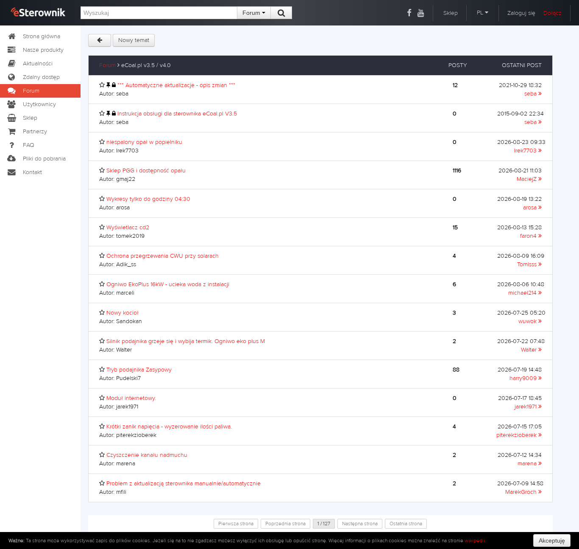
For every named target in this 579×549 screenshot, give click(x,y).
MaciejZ (527, 179)
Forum (252, 12)
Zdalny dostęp (41, 77)
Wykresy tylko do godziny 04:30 (148, 199)
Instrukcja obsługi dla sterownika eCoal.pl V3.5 (177, 114)
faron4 (529, 236)
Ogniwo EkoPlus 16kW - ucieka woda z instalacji (167, 284)
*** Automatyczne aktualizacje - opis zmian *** (176, 85)
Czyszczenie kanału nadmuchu (146, 455)
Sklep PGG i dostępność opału (146, 171)
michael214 (523, 293)
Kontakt (32, 172)
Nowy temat (133, 40)
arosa (530, 207)
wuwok (528, 321)
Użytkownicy (39, 104)
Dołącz (552, 13)
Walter (529, 350)
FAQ (28, 145)
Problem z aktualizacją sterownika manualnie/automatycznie (183, 483)
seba (531, 94)
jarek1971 (526, 407)
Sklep (450, 13)
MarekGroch (521, 492)
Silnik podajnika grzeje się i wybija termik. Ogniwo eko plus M (185, 341)
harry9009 (523, 378)
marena (528, 463)
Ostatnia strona (406, 523)
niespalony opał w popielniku (144, 142)
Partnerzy (35, 131)
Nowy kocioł (122, 313)
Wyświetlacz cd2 (127, 227)
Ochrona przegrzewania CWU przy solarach (162, 256)
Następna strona (360, 523)
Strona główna (41, 36)
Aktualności (38, 64)
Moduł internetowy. (131, 398)
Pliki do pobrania (44, 159)
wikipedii (475, 540)
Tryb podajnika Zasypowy (139, 370)
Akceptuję (552, 540)
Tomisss (527, 264)
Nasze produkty (43, 50)
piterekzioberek (517, 435)
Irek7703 (526, 151)
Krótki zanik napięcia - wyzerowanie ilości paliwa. (169, 427)
